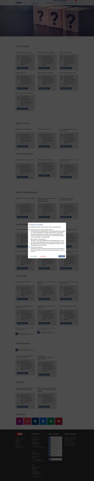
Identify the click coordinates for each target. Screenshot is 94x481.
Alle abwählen (43, 256)
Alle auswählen (33, 256)
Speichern (62, 256)
